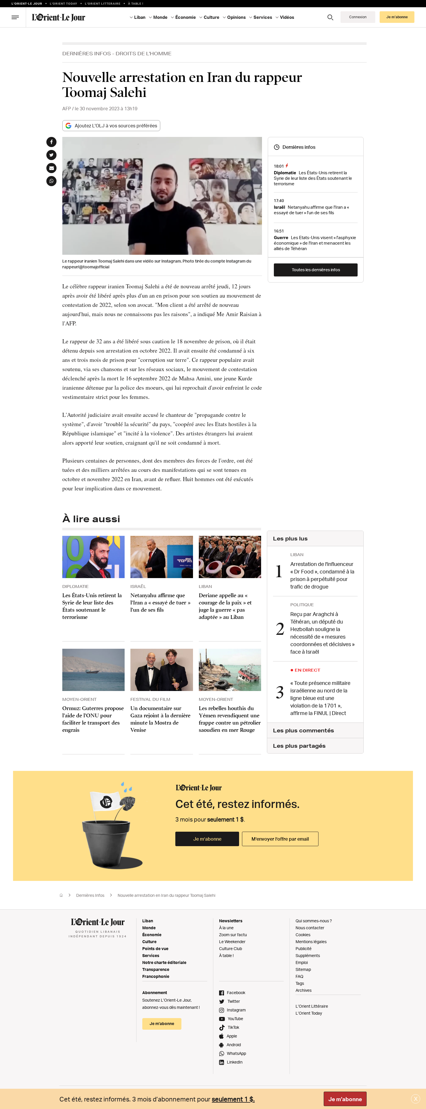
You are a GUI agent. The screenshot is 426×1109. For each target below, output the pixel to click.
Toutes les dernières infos (316, 269)
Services (150, 955)
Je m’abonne (207, 839)
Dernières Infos (86, 53)
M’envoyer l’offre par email (280, 839)
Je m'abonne (345, 1099)
